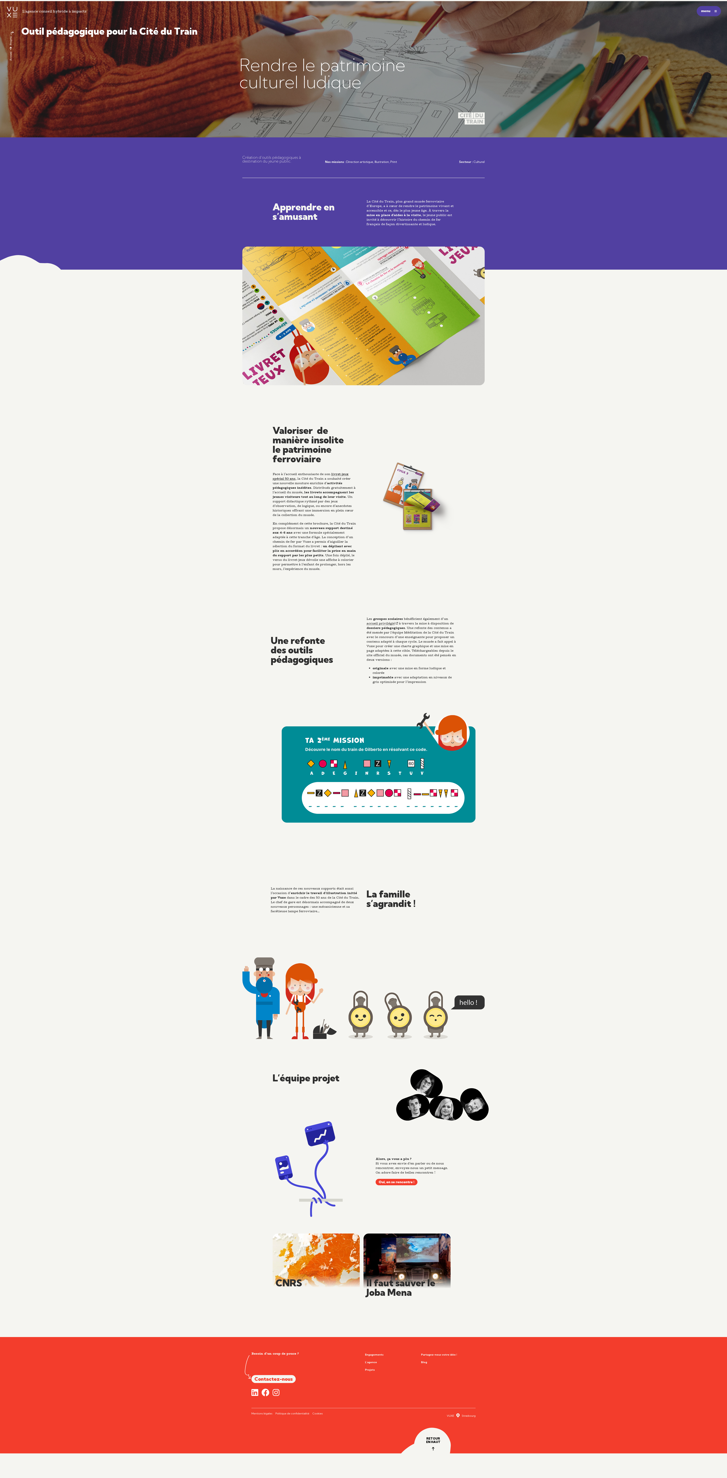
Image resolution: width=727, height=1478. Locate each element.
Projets (10, 40)
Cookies (317, 1413)
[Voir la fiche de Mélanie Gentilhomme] (426, 1084)
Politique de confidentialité (292, 1413)
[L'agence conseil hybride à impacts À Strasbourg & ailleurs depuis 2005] (11, 12)
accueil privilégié (381, 623)
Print (393, 162)
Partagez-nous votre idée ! (439, 1354)
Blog (424, 1362)
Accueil (10, 56)
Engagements (374, 1354)
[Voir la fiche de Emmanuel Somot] (474, 1104)
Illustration (382, 162)
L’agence (371, 1362)
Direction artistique (359, 162)
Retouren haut (433, 1440)
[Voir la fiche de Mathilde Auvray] (446, 1108)
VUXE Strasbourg (461, 1415)
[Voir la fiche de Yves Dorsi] (413, 1107)
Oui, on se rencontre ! (396, 1182)
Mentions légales (261, 1413)
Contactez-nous (273, 1379)
